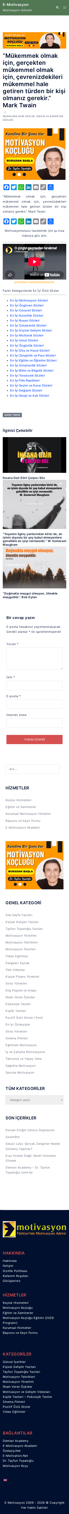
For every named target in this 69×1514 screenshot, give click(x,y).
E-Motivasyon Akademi (23, 827)
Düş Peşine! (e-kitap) (21, 990)
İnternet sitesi (16, 715)
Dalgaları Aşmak (18, 963)
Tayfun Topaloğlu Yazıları (24, 929)
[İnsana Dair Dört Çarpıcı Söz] (34, 455)
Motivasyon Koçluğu (18, 1308)
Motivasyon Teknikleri (22, 942)
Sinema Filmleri (17, 1038)
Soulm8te (13, 1137)
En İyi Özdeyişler (18, 1024)
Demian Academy (16, 1441)
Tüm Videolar (15, 970)
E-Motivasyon (16, 4)
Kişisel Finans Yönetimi (22, 976)
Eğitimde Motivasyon (21, 1045)
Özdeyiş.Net (12, 1451)
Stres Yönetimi (16, 983)
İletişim (8, 1266)
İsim (10, 677)
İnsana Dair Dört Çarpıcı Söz (24, 478)
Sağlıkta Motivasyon (21, 1065)
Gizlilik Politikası (15, 1271)
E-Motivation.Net (15, 1455)
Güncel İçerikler (14, 1362)
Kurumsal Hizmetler (17, 1328)
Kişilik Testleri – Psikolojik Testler (27, 1397)
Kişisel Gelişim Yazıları (22, 922)
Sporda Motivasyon (20, 1072)
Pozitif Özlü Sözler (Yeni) (24, 1017)
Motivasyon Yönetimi (21, 935)
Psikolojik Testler (18, 1004)
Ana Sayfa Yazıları (19, 915)
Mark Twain (12, 415)
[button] (57, 7)
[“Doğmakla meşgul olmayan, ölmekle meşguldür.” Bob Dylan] (34, 567)
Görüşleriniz (11, 1281)
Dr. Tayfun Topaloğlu (18, 1460)
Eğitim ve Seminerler (21, 807)
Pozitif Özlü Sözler (17, 1407)
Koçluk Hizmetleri (18, 800)
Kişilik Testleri (16, 1011)
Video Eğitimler (17, 956)
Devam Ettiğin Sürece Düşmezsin (30, 1130)
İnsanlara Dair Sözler (19, 116)
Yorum (12, 644)
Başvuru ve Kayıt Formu (23, 821)
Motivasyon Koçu (15, 1466)
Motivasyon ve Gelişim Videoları (26, 1392)
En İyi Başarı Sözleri (25, 320)
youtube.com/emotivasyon (34, 282)
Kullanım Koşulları (15, 1276)
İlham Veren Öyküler (20, 997)
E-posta (13, 696)
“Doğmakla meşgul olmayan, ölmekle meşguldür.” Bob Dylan (30, 595)
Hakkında (10, 1261)
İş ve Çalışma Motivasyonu (25, 1052)
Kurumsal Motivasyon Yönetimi (28, 814)
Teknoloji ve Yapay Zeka (24, 1058)
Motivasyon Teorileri (21, 949)
